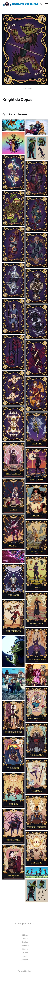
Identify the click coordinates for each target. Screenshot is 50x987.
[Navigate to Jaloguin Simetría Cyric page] (13, 651)
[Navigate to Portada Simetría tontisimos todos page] (13, 143)
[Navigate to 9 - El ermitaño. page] (36, 465)
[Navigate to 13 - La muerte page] (13, 496)
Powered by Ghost (25, 971)
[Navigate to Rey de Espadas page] (36, 322)
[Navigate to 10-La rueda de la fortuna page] (36, 704)
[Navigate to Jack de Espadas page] (36, 357)
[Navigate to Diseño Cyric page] (36, 890)
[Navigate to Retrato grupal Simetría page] (36, 675)
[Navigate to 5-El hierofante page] (13, 718)
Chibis (25, 956)
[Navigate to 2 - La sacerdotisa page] (36, 812)
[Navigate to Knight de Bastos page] (13, 208)
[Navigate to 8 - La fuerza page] (13, 531)
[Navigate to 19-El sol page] (13, 790)
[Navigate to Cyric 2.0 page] (36, 148)
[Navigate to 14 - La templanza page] (36, 609)
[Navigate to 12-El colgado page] (36, 645)
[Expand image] (20, 126)
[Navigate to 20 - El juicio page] (36, 501)
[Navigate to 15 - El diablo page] (36, 848)
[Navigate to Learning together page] (13, 684)
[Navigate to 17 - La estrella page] (36, 429)
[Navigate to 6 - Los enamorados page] (13, 862)
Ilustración (25, 946)
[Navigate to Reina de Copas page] (36, 250)
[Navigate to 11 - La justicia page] (36, 573)
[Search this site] (41, 4)
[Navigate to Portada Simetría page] (36, 872)
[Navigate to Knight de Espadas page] (13, 172)
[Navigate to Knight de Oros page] (36, 178)
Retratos (25, 939)
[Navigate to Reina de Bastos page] (36, 286)
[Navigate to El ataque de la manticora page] (13, 125)
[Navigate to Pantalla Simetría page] (13, 556)
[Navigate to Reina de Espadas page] (13, 352)
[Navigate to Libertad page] (36, 127)
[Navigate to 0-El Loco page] (36, 776)
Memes (25, 949)
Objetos (25, 935)
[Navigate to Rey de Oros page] (13, 388)
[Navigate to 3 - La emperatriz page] (13, 826)
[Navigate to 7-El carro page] (36, 740)
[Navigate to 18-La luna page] (13, 581)
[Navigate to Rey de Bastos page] (36, 214)
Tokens (25, 953)
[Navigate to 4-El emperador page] (13, 617)
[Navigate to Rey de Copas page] (13, 244)
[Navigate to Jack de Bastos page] (13, 316)
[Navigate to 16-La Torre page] (13, 754)
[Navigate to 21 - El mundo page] (36, 537)
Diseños (25, 942)
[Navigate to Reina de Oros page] (13, 423)
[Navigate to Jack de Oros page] (36, 394)
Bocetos (25, 960)
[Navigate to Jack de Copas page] (13, 280)
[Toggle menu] (46, 4)
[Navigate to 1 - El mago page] (13, 459)
